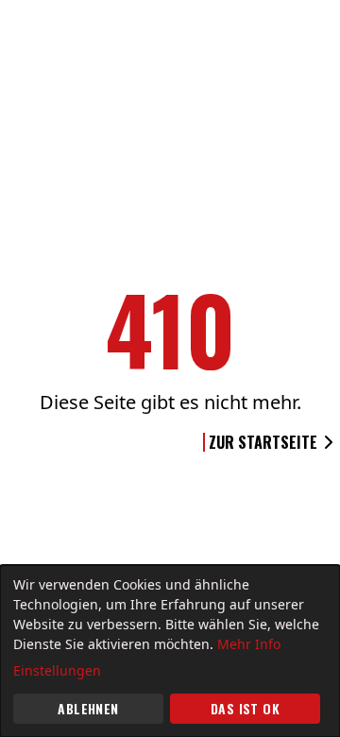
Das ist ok (245, 708)
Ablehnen (88, 708)
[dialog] (170, 651)
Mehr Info (248, 644)
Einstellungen (57, 670)
